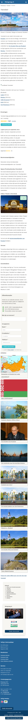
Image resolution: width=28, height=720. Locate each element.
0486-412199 (5, 690)
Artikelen (8, 597)
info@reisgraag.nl (7, 693)
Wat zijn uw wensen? (8, 315)
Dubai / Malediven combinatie (7, 661)
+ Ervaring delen (6, 124)
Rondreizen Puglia (4, 657)
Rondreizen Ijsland (4, 659)
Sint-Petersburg (5, 104)
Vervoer (8, 595)
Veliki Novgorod (5, 100)
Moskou (3, 51)
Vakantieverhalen (10, 592)
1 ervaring (14, 121)
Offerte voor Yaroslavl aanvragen (14, 587)
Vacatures (6, 715)
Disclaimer (11, 715)
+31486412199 (6, 692)
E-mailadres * (6, 333)
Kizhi (2, 102)
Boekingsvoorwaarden (18, 715)
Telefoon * (5, 339)
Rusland (3, 38)
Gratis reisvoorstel (9, 346)
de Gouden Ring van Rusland (17, 46)
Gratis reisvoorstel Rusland (14, 718)
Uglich (2, 95)
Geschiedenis (9, 596)
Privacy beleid (11, 349)
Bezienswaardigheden (11, 593)
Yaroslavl (8, 588)
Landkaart (9, 589)
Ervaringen (9, 591)
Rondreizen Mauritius (5, 655)
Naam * (4, 327)
